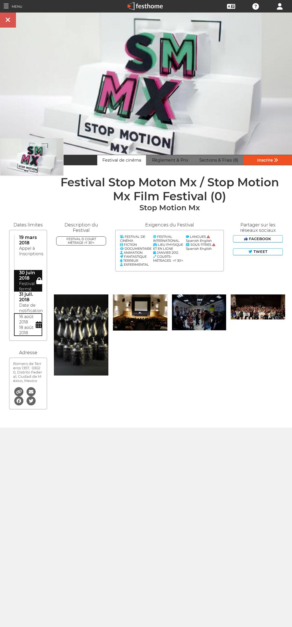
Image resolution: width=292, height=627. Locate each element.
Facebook (260, 239)
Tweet (259, 251)
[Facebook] (19, 400)
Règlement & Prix (170, 160)
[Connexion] (280, 6)
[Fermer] (8, 20)
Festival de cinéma (121, 160)
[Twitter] (31, 400)
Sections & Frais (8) (218, 160)
